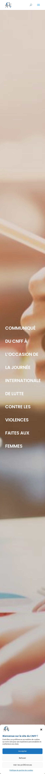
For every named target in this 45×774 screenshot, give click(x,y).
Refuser (22, 758)
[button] (41, 729)
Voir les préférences (22, 765)
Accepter (22, 751)
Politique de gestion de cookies (21, 771)
